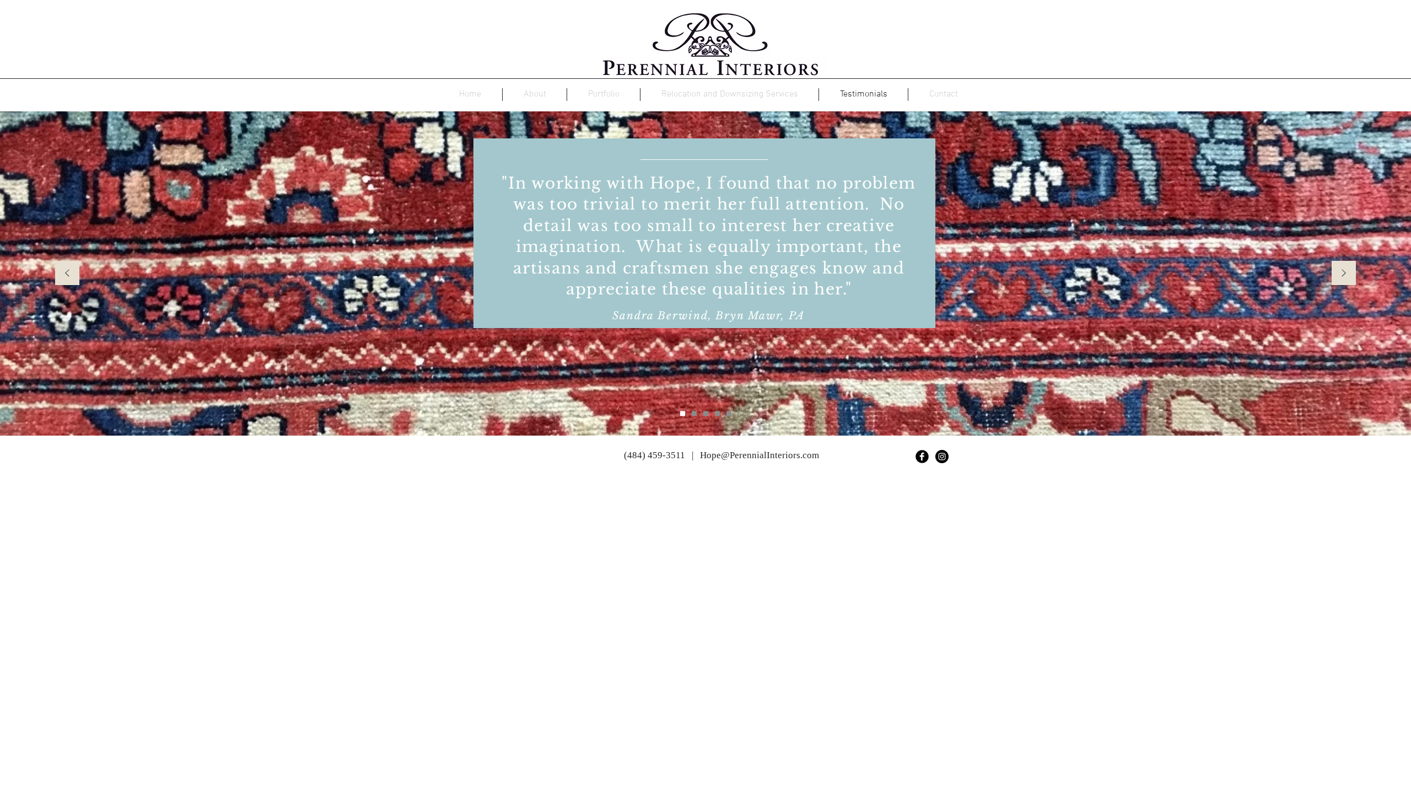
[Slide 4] (717, 413)
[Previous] (67, 274)
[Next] (1344, 274)
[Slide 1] (682, 413)
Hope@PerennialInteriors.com (759, 455)
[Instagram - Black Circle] (942, 456)
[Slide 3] (705, 413)
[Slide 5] (728, 413)
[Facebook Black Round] (922, 456)
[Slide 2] (694, 413)
